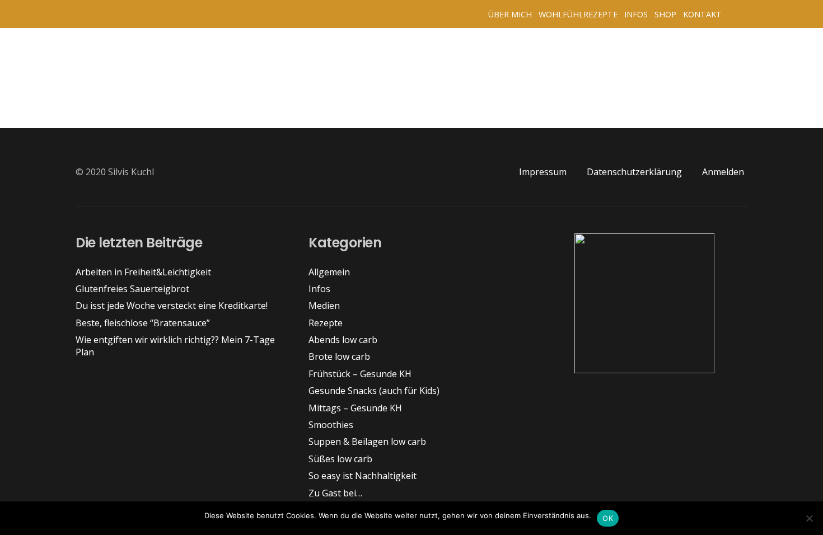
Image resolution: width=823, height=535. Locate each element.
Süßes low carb (340, 459)
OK (607, 518)
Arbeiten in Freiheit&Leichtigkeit (143, 272)
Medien (324, 305)
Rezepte (325, 323)
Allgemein (329, 272)
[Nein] (809, 518)
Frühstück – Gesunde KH (360, 374)
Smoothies (330, 425)
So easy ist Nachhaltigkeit (362, 476)
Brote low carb (339, 356)
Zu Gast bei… (335, 493)
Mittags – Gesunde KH (355, 408)
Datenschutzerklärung (634, 172)
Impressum (543, 172)
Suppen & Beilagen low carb (367, 441)
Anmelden (723, 172)
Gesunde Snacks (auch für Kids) (373, 390)
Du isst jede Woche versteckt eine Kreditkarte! (172, 305)
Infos (319, 289)
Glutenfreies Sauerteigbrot (132, 289)
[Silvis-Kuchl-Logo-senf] (85, 14)
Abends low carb (342, 340)
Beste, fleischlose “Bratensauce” (143, 323)
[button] (736, 14)
